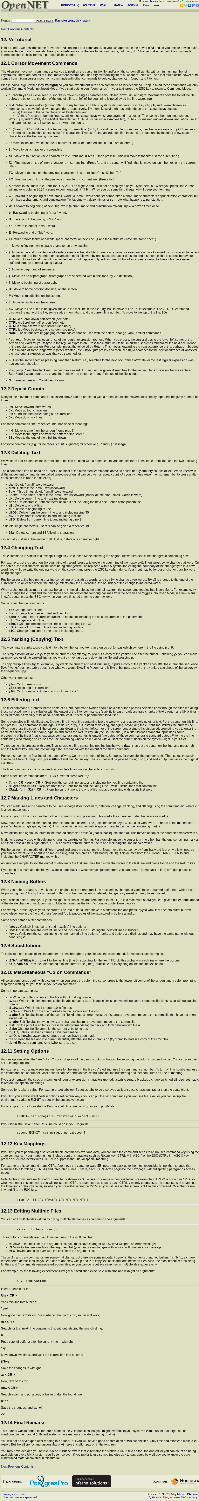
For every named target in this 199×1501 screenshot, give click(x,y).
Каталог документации (73, 20)
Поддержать (171, 1497)
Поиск (147, 5)
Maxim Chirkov (187, 1494)
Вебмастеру (189, 1497)
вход (162, 1)
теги (155, 5)
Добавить (155, 1497)
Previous (14, 29)
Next (4, 29)
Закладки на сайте (15, 1494)
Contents (27, 29)
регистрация (172, 1)
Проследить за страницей (20, 1497)
